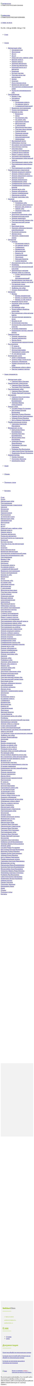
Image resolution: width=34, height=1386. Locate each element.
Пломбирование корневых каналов (13, 644)
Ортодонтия (12, 240)
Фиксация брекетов (21, 259)
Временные (19, 114)
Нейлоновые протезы (19, 143)
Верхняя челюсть (17, 60)
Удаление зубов (17, 201)
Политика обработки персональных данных (17, 1352)
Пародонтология (13, 335)
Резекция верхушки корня (20, 216)
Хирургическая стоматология (18, 383)
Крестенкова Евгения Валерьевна (19, 411)
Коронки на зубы (17, 112)
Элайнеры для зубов (19, 288)
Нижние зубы (19, 209)
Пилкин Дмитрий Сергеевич (21, 393)
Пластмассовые (17, 149)
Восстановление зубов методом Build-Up (14, 757)
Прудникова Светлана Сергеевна (12, 873)
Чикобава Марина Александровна (18, 404)
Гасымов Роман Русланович (21, 409)
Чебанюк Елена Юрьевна (20, 418)
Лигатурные (19, 257)
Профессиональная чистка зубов (12, 799)
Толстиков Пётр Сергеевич (21, 387)
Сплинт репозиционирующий (22, 277)
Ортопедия (11, 292)
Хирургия (11, 199)
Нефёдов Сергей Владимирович (17, 400)
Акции (6, 466)
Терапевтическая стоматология (18, 170)
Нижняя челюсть (17, 62)
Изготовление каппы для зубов (22, 263)
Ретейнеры (15, 265)
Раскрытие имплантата (19, 66)
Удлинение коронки (21, 133)
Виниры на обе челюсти (23, 300)
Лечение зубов (13, 407)
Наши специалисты (10, 374)
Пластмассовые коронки (23, 129)
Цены (8, 1338)
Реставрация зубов (18, 307)
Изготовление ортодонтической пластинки (15, 720)
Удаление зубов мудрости (24, 205)
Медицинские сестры (15, 428)
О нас (6, 35)
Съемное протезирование (20, 151)
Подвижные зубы (21, 203)
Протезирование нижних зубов (22, 162)
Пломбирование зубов (19, 182)
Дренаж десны (16, 234)
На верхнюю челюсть (22, 102)
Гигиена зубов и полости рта (21, 360)
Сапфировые (19, 247)
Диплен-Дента (16, 340)
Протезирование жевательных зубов (13, 625)
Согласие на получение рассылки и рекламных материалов (14, 1362)
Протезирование (13, 95)
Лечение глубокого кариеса (21, 174)
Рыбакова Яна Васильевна (21, 449)
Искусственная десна (19, 83)
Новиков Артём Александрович (22, 416)
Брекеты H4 (19, 253)
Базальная (15, 71)
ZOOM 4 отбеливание (19, 358)
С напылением (20, 126)
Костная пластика (17, 73)
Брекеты (14, 242)
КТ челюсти (15, 346)
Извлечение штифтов (19, 195)
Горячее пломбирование (20, 193)
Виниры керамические (22, 296)
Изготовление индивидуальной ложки (13, 554)
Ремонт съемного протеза (20, 155)
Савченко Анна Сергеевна (21, 397)
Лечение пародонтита (19, 338)
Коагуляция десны (18, 226)
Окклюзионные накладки (20, 271)
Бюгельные (15, 100)
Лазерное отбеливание (19, 362)
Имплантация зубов (14, 48)
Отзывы (7, 474)
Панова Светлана (18, 457)
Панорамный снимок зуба (20, 352)
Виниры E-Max (16, 96)
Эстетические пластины (20, 323)
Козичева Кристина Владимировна (18, 435)
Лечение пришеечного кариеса (22, 176)
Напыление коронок (22, 122)
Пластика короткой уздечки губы (22, 220)
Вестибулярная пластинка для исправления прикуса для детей (22, 281)
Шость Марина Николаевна (21, 420)
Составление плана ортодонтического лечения (21, 285)
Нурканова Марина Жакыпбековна (18, 442)
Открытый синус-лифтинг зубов (22, 58)
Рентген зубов (16, 348)
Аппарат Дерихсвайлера (20, 290)
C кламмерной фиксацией (24, 106)
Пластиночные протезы (20, 147)
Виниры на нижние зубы (23, 298)
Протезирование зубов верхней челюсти (14, 621)
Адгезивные (16, 98)
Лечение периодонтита (19, 180)
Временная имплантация (20, 85)
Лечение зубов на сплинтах (21, 273)
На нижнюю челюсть (22, 104)
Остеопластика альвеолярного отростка (14, 764)
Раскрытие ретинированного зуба (12, 555)
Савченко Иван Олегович (20, 382)
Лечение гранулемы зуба (20, 197)
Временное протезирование (21, 108)
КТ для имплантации (18, 354)
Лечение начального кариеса (21, 172)
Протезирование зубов (15, 389)
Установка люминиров (19, 329)
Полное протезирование (20, 110)
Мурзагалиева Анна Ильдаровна (18, 439)
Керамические (20, 249)
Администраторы (14, 455)
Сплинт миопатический (23, 275)
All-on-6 (14, 56)
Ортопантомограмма (19, 350)
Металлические (20, 124)
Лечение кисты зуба (18, 189)
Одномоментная (17, 50)
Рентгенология (13, 344)
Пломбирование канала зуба (21, 184)
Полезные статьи (10, 483)
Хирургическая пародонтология (22, 342)
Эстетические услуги (15, 356)
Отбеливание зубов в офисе (21, 367)
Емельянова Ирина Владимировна (18, 431)
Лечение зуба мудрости (19, 191)
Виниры (14, 294)
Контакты (7, 491)
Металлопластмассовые (23, 127)
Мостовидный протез (19, 141)
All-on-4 (14, 54)
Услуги (6, 43)
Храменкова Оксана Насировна (22, 453)
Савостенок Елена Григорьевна (22, 451)
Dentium (14, 79)
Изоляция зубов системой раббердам (13, 751)
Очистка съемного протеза (21, 369)
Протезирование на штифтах (21, 168)
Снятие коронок (20, 131)
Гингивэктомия (17, 213)
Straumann (15, 81)
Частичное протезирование (21, 156)
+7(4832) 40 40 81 (6, 23)
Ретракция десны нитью (20, 302)
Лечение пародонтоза (19, 336)
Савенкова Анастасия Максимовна (19, 425)
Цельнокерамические (22, 137)
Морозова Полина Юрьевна (21, 414)
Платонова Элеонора (19, 459)
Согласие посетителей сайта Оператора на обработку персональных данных (16, 1357)
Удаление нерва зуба (22, 211)
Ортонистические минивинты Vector (13, 759)
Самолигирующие (21, 255)
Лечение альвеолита (19, 218)
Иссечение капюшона (19, 232)
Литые (17, 116)
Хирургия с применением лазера (12, 691)
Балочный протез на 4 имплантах (12, 538)
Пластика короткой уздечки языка (12, 679)
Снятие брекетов (21, 261)
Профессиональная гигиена (17, 422)
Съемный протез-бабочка (20, 153)
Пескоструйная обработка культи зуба (13, 755)
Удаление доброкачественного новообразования (22, 229)
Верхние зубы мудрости (23, 207)
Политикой (18, 1044)
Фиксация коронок (21, 135)
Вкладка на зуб (17, 321)
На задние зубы (20, 120)
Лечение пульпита (18, 178)
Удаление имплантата (19, 64)
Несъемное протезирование (21, 145)
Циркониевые (20, 139)
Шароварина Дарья (18, 461)
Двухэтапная (16, 52)
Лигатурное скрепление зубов (22, 215)
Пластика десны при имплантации (18, 76)
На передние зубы (21, 118)
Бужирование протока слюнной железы (14, 768)
